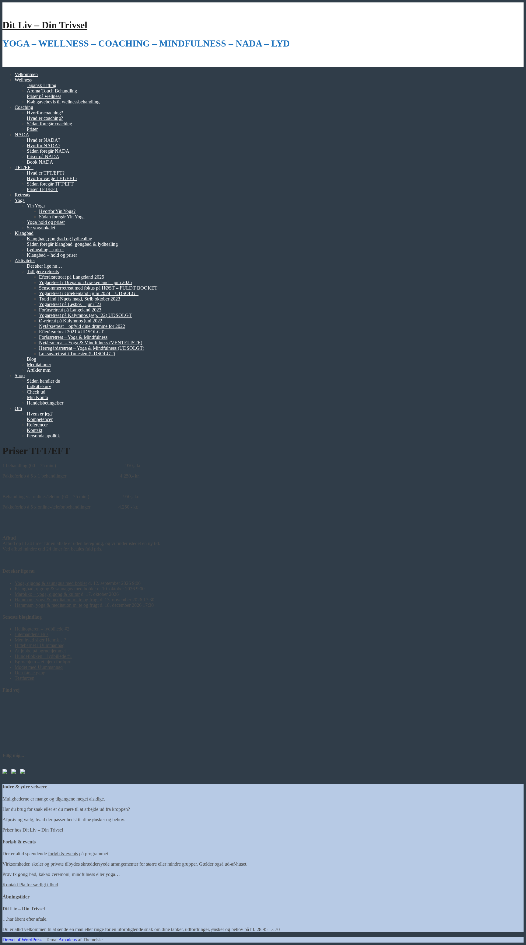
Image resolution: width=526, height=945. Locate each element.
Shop (20, 375)
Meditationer (39, 364)
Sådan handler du (43, 381)
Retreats (22, 194)
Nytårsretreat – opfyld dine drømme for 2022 (82, 326)
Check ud (36, 391)
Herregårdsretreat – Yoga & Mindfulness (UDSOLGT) (91, 348)
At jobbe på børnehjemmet (40, 650)
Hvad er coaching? (45, 118)
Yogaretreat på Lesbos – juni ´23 (70, 304)
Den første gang (30, 672)
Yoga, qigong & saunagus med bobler (51, 583)
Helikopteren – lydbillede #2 (42, 628)
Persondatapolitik (43, 435)
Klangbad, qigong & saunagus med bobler (55, 588)
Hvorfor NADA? (43, 145)
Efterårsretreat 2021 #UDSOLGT (71, 331)
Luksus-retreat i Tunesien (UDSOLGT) (77, 353)
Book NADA (40, 162)
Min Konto (37, 397)
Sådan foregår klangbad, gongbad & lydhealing (72, 244)
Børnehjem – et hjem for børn (43, 661)
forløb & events (63, 853)
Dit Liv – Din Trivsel (44, 24)
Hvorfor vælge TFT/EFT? (52, 178)
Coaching (24, 107)
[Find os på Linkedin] (15, 772)
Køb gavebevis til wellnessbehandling (63, 101)
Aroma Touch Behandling (52, 90)
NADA (22, 134)
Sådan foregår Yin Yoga (62, 216)
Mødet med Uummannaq (39, 667)
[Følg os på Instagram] (23, 772)
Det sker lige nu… (44, 266)
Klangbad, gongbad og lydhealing (59, 238)
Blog (31, 359)
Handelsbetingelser (45, 402)
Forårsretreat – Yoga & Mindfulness (73, 337)
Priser (32, 129)
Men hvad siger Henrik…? (40, 639)
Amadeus (67, 939)
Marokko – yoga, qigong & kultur (47, 594)
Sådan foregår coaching (49, 123)
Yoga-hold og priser (46, 222)
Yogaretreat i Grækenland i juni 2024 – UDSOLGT (89, 293)
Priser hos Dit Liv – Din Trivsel (32, 829)
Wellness (23, 79)
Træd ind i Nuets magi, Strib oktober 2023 (79, 298)
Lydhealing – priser (45, 249)
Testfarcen (24, 678)
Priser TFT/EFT (42, 189)
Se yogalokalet (41, 227)
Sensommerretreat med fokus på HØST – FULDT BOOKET (98, 287)
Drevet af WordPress (22, 939)
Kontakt (34, 430)
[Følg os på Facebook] (6, 772)
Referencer (37, 424)
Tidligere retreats (43, 271)
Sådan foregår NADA (48, 151)
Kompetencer (40, 419)
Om (18, 408)
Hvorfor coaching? (45, 112)
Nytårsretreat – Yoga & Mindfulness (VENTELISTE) (90, 342)
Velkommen (26, 74)
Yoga (20, 200)
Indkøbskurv (39, 386)
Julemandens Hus (31, 634)
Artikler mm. (39, 370)
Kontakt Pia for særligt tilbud (30, 884)
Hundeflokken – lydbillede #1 (43, 656)
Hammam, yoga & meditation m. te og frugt (57, 599)
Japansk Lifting (41, 85)
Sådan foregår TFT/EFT (50, 183)
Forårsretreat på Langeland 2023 (70, 309)
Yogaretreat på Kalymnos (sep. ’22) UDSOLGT (85, 315)
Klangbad (24, 233)
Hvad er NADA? (43, 140)
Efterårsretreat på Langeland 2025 (71, 277)
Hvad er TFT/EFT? (46, 172)
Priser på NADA (43, 156)
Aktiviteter (25, 260)
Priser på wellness (44, 96)
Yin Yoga (36, 205)
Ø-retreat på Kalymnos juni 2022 (70, 320)
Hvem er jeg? (40, 413)
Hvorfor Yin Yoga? (57, 211)
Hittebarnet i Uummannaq (40, 645)
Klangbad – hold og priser (52, 255)
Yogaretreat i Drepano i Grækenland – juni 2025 (85, 282)
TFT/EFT (24, 167)
